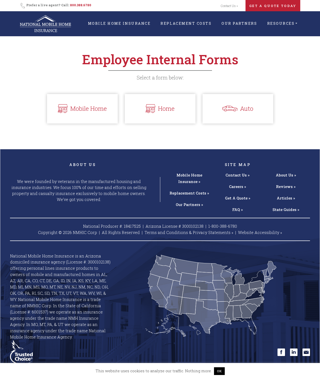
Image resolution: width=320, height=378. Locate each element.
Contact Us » (229, 6)
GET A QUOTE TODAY (272, 6)
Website (260, 232)
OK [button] (219, 371)
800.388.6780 (80, 5)
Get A (237, 198)
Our (189, 204)
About (286, 175)
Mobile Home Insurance (119, 23)
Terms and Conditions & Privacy (188, 232)
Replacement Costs (186, 23)
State (285, 209)
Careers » (237, 186)
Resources (281, 23)
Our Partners (239, 23)
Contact (238, 175)
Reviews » (286, 186)
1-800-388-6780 (222, 226)
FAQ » (237, 209)
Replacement (189, 193)
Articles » (286, 198)
